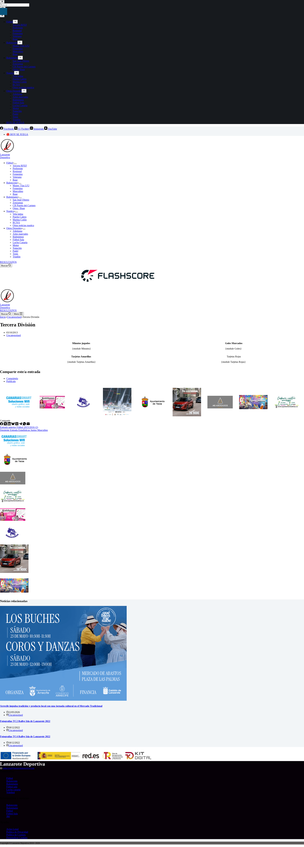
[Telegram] (21, 424)
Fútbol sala (11, 786)
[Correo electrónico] (28, 424)
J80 (8, 816)
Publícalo (11, 381)
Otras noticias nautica (23, 225)
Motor (16, 245)
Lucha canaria (13, 789)
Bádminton (18, 236)
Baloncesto (11, 182)
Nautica (10, 211)
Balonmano (12, 197)
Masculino (18, 191)
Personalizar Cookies (16, 837)
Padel (15, 251)
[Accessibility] (3, 11)
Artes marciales (20, 234)
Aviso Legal (12, 829)
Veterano (17, 177)
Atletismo (17, 231)
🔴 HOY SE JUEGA (17, 134)
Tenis (15, 253)
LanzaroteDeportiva (5, 156)
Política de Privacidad (17, 832)
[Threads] (17, 424)
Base (15, 180)
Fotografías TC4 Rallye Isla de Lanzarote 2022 (25, 736)
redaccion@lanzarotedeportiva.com (18, 768)
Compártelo (12, 378)
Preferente (18, 168)
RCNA (16, 222)
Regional (17, 171)
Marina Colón (20, 219)
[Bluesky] (13, 424)
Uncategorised (13, 335)
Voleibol (10, 792)
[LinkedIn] (9, 424)
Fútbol (9, 162)
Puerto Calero (19, 217)
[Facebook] (2, 424)
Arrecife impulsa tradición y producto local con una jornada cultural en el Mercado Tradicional (51, 706)
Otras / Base (19, 208)
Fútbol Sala (18, 239)
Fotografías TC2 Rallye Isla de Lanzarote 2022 (25, 721)
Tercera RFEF (20, 165)
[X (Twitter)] (6, 424)
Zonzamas (18, 202)
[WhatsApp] (25, 424)
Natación (17, 248)
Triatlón (16, 256)
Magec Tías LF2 (21, 185)
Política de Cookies (16, 834)
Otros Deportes (14, 228)
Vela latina (18, 214)
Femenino (18, 174)
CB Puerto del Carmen (24, 205)
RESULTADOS (8, 262)
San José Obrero (21, 199)
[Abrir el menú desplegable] (15, 163)
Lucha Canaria (20, 242)
